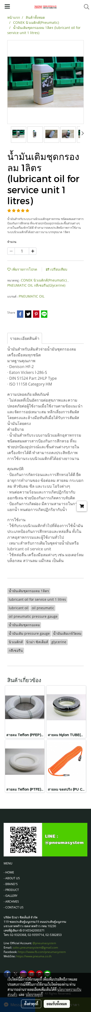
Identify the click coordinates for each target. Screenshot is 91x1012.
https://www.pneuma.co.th (33, 956)
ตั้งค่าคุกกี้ (31, 1004)
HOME (9, 872)
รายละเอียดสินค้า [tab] (24, 338)
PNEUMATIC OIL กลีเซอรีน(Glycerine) (36, 285)
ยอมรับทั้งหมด (57, 1004)
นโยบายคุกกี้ (34, 994)
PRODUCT (12, 890)
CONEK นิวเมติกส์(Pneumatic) (44, 280)
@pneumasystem (44, 943)
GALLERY (11, 896)
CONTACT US (14, 907)
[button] (85, 6)
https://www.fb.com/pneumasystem (42, 952)
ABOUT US (12, 878)
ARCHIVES (12, 901)
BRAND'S (11, 884)
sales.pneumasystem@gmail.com (35, 947)
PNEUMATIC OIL (31, 296)
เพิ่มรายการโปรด (24, 269)
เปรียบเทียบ (58, 269)
